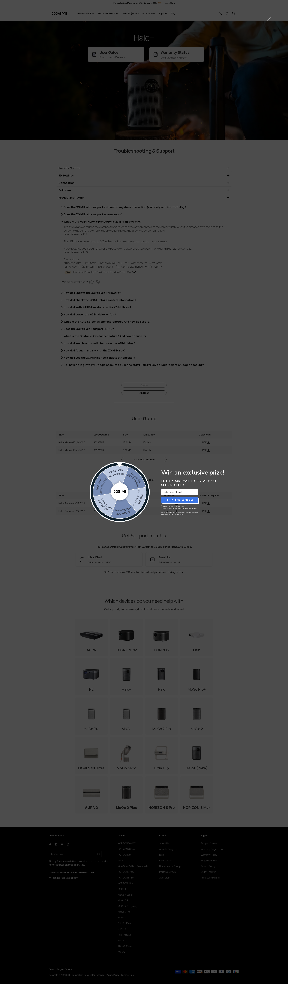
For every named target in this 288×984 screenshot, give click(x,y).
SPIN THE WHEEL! (179, 500)
